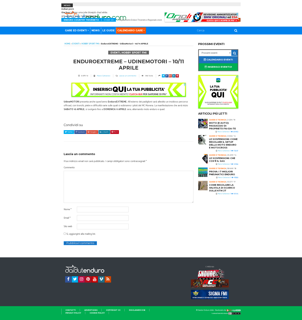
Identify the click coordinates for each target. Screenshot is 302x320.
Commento (69, 168)
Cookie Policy (97, 313)
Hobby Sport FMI (90, 43)
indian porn (67, 9)
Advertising (91, 310)
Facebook (81, 131)
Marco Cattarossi (103, 75)
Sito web (68, 226)
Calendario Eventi (219, 59)
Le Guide (108, 30)
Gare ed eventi (76, 30)
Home (67, 43)
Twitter (70, 131)
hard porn (91, 16)
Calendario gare (130, 30)
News (96, 30)
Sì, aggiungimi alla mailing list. (81, 234)
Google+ (93, 131)
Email (67, 218)
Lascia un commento (127, 75)
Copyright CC (113, 310)
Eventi (76, 43)
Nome (67, 209)
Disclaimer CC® (137, 310)
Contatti (70, 310)
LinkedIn (105, 131)
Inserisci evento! (219, 66)
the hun (65, 12)
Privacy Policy (73, 313)
